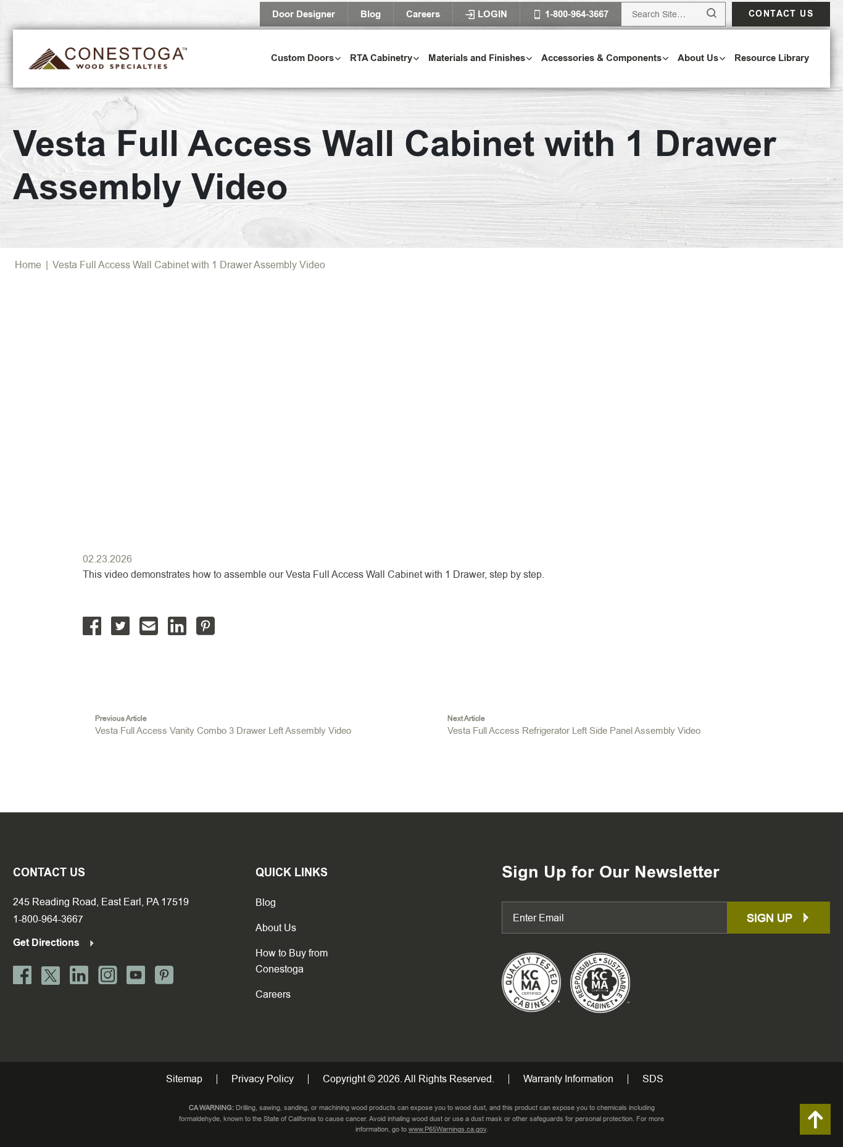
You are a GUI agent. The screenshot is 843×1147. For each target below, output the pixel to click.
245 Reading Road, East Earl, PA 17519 (101, 902)
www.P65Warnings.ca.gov (447, 1129)
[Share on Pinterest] (205, 626)
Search (700, 14)
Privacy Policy (262, 1079)
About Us (275, 928)
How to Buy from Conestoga (291, 961)
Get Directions (47, 942)
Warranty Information (568, 1079)
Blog (370, 14)
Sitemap (184, 1079)
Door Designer (303, 14)
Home (28, 265)
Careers (423, 14)
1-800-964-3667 (48, 919)
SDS (652, 1079)
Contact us (781, 13)
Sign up (771, 918)
